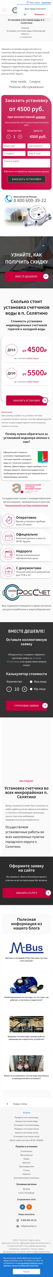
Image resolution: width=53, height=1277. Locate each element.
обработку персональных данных (33, 171)
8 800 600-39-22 (30, 200)
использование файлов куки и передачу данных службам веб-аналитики (23, 1264)
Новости (26, 1174)
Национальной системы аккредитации (26, 505)
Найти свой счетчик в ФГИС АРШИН (26, 1140)
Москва (26, 1189)
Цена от (38, 130)
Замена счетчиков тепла (26, 1132)
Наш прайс (19, 81)
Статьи (26, 1170)
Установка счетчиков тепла (27, 1136)
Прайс (26, 1159)
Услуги (26, 1112)
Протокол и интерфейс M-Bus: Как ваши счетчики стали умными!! (26, 959)
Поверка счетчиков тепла (26, 1129)
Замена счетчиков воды (26, 1121)
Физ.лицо (40, 681)
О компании (26, 1151)
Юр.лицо (40, 689)
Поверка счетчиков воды (26, 1117)
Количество (14, 130)
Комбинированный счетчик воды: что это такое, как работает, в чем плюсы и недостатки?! (26, 998)
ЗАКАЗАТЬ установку (26, 400)
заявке (40, 117)
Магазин (26, 1162)
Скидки (34, 81)
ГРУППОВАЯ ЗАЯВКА (26, 705)
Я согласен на (26, 171)
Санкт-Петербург (26, 1192)
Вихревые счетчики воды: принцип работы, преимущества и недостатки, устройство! (26, 1037)
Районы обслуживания (26, 87)
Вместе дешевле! (26, 276)
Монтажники (26, 1155)
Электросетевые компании (26, 1178)
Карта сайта (34, 1240)
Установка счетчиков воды (26, 1125)
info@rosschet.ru (28, 1226)
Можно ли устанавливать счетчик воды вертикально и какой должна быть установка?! (26, 1077)
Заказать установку (26, 179)
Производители (26, 1166)
